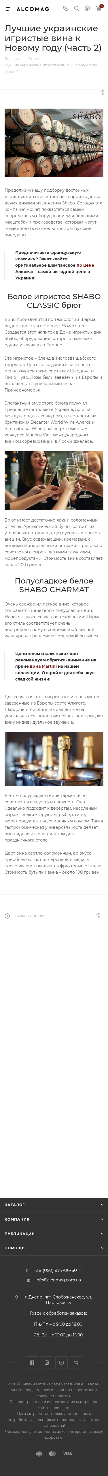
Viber (76, 1362)
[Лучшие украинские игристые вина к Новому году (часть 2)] (54, 143)
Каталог (15, 1205)
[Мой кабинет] (87, 9)
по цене (85, 265)
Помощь (15, 1248)
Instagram (47, 1362)
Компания (17, 1219)
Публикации (20, 1234)
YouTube (61, 1362)
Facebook (32, 1362)
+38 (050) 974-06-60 (55, 1270)
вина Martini (43, 666)
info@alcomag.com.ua (58, 1280)
